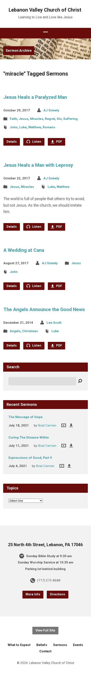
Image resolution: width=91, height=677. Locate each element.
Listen (36, 142)
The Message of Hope (25, 417)
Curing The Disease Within (28, 437)
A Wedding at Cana (23, 250)
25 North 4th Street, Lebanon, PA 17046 (45, 544)
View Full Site (45, 630)
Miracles (36, 119)
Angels (15, 331)
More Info (33, 594)
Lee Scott (54, 323)
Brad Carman (47, 425)
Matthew (34, 127)
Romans (49, 127)
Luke (23, 127)
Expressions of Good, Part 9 (30, 458)
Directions (57, 594)
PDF (58, 142)
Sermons (60, 645)
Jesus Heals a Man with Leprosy (38, 165)
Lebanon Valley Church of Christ (45, 10)
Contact (45, 651)
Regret (50, 119)
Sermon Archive (19, 51)
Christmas (30, 331)
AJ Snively (51, 110)
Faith (13, 119)
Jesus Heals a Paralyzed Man (35, 97)
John (14, 127)
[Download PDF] (71, 425)
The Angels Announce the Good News (44, 309)
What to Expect (19, 645)
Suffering (70, 119)
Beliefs (41, 645)
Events (78, 645)
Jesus (23, 119)
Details (12, 142)
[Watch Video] (63, 425)
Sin (59, 119)
